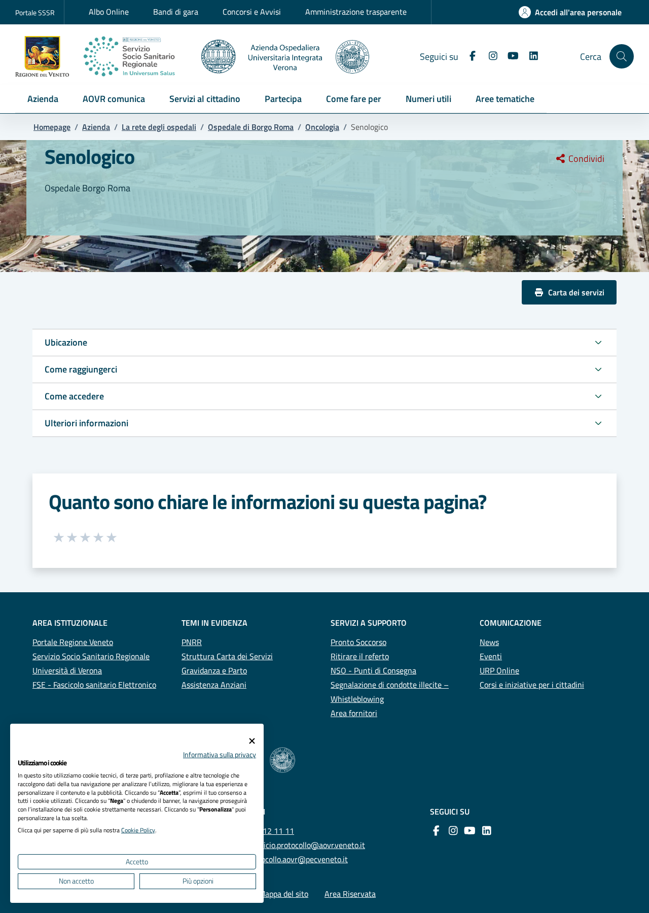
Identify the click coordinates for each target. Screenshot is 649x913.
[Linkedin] (484, 831)
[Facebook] (468, 56)
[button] (42, 99)
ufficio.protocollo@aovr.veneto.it (309, 845)
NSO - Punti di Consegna (373, 670)
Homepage (51, 127)
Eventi (491, 656)
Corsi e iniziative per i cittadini (532, 685)
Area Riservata (350, 894)
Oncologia (322, 127)
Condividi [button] (585, 159)
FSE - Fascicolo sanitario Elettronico (94, 685)
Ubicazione (66, 342)
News (489, 642)
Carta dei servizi (576, 292)
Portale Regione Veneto (72, 642)
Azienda (96, 127)
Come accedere (74, 396)
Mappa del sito (283, 894)
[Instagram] (489, 56)
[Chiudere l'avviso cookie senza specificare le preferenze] (252, 741)
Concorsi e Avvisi (252, 12)
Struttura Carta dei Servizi (227, 656)
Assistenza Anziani (214, 685)
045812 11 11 (269, 831)
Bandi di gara (175, 12)
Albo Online (109, 12)
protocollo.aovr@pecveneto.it (297, 859)
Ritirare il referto (360, 656)
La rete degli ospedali (159, 127)
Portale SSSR (35, 12)
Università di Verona (67, 670)
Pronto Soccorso (358, 642)
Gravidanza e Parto (214, 670)
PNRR (192, 642)
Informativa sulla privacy (219, 754)
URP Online (499, 670)
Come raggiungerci (81, 369)
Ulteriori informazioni (86, 423)
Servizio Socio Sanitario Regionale (91, 656)
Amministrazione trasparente (356, 12)
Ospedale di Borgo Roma (251, 127)
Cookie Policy (138, 830)
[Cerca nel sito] (621, 56)
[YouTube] (467, 831)
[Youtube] (509, 56)
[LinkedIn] (529, 56)
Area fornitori (354, 713)
